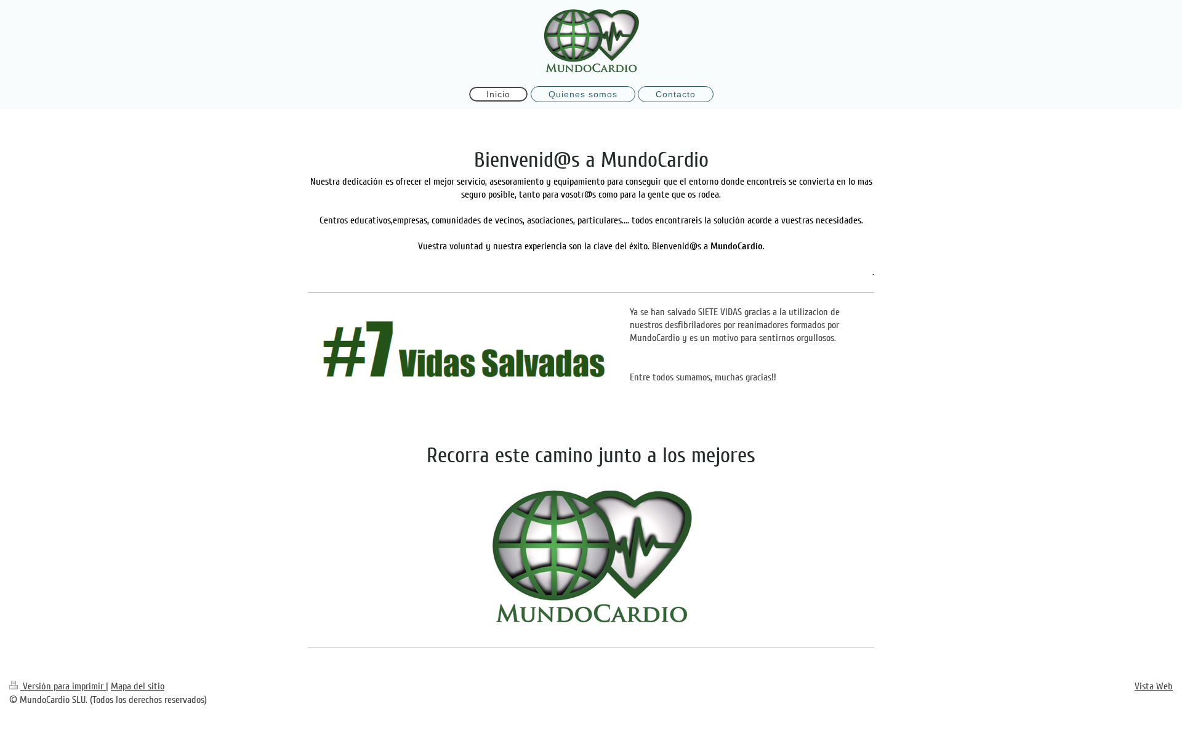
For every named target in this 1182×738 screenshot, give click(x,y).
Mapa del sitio (137, 686)
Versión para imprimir (63, 686)
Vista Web (1154, 686)
